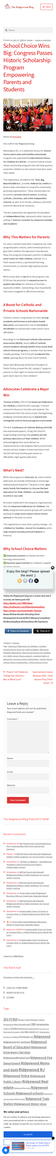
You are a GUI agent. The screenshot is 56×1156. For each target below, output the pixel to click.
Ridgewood (42, 1036)
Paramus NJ (7, 1037)
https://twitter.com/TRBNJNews (18, 603)
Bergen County (24, 1020)
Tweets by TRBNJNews (13, 956)
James (30, 40)
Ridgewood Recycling (22, 1088)
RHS (31, 1037)
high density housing (11, 1032)
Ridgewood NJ (32, 1069)
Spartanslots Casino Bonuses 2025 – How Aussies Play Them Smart (43, 677)
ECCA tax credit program (27, 649)
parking (15, 1037)
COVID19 (14, 1028)
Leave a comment (43, 40)
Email (10, 771)
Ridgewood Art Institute (16, 1042)
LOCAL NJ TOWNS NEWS (17, 987)
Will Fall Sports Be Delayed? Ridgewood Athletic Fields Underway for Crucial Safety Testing (29, 855)
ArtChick (17, 136)
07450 (13, 1019)
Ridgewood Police (16, 1076)
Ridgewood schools (30, 1093)
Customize (28, 1142)
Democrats (24, 1029)
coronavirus (42, 1024)
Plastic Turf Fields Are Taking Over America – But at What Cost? (15, 675)
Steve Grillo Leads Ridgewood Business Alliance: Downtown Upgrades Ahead (27, 894)
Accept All (28, 1134)
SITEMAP (10, 997)
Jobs (22, 1032)
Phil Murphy (24, 1037)
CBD (33, 1024)
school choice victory (38, 662)
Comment (13, 718)
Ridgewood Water (26, 1104)
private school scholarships (25, 659)
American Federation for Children (23, 646)
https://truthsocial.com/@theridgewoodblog (24, 606)
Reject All (28, 1150)
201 (5, 1019)
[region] (28, 1131)
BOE (28, 1024)
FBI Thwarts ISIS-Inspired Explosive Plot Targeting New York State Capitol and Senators (28, 846)
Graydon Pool (44, 1029)
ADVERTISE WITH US (15, 992)
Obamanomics (44, 1032)
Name (10, 758)
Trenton (15, 643)
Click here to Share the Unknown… (19, 977)
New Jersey (30, 1032)
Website (11, 785)
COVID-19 (6, 1029)
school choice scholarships (15, 662)
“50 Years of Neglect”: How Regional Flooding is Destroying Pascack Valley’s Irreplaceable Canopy (29, 864)
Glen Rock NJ (34, 1029)
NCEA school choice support (19, 656)
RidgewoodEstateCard (16, 1057)
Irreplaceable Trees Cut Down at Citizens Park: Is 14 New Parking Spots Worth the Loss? (28, 914)
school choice (45, 659)
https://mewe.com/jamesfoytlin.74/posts (22, 610)
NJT (37, 1032)
